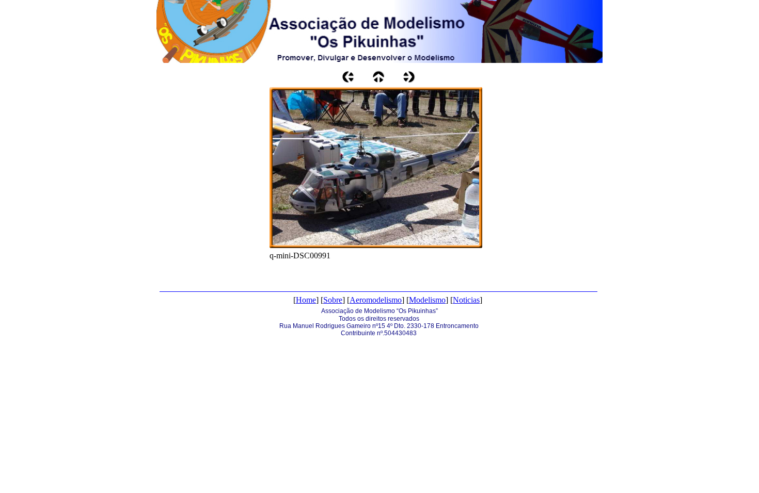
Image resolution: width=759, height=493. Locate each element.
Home (306, 299)
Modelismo (427, 299)
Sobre (332, 299)
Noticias (466, 299)
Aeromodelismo (376, 299)
